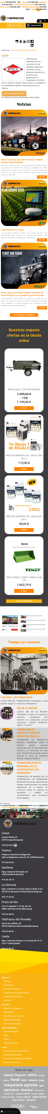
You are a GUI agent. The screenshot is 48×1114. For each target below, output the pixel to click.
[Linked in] (32, 45)
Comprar (24, 408)
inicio (13, 50)
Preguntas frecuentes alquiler (16, 993)
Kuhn (34, 50)
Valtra (6, 1039)
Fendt (6, 1035)
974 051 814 (7, 4)
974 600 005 (33, 2)
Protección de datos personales (17, 1058)
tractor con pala (8, 1097)
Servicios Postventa (12, 1024)
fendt (15, 1080)
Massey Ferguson (11, 1031)
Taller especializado (12, 1020)
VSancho (5, 978)
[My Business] (17, 41)
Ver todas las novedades (24, 315)
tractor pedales (37, 1094)
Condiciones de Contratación (15, 1051)
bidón (24, 1080)
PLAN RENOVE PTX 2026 (12, 230)
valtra (32, 1075)
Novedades (8, 985)
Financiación (8, 1012)
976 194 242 (40, 4)
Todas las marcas (10, 1043)
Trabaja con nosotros (12, 996)
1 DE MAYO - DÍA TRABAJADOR (16, 697)
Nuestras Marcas (9, 1028)
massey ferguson (15, 1075)
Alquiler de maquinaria (12, 1008)
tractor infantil (22, 1094)
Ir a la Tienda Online (24, 601)
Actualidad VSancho (12, 989)
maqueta (33, 1080)
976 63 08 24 (8, 845)
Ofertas (6, 981)
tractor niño (9, 1094)
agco (41, 1086)
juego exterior (40, 1097)
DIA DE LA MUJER (27, 708)
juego (42, 1080)
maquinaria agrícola (21, 1085)
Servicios (6, 1005)
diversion (27, 1090)
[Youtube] (24, 41)
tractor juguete (23, 1097)
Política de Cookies (11, 1062)
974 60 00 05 (8, 862)
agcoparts (31, 1100)
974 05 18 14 (8, 880)
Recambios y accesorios (13, 1016)
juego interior (18, 1100)
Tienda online (23, 50)
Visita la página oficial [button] (14, 94)
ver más (42, 177)
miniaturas (39, 1090)
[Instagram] (28, 41)
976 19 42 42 (8, 897)
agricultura (11, 1090)
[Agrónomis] (21, 41)
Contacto (7, 1000)
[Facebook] (32, 41)
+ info (4, 1047)
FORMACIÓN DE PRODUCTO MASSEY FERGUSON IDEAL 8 (28, 733)
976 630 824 (10, 2)
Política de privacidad (12, 1055)
